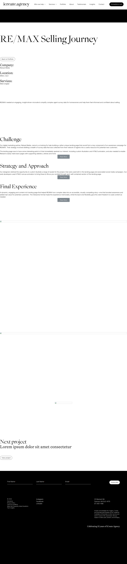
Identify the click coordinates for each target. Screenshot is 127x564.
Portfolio (63, 4)
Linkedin (39, 503)
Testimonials (81, 4)
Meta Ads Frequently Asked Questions (17, 506)
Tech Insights (11, 508)
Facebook (39, 501)
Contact (101, 4)
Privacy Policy (11, 502)
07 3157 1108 (98, 503)
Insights (92, 4)
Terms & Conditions (12, 504)
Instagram (39, 499)
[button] (63, 157)
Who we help (39, 4)
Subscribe (114, 482)
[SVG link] (16, 5)
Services (52, 4)
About (71, 4)
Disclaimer (10, 501)
